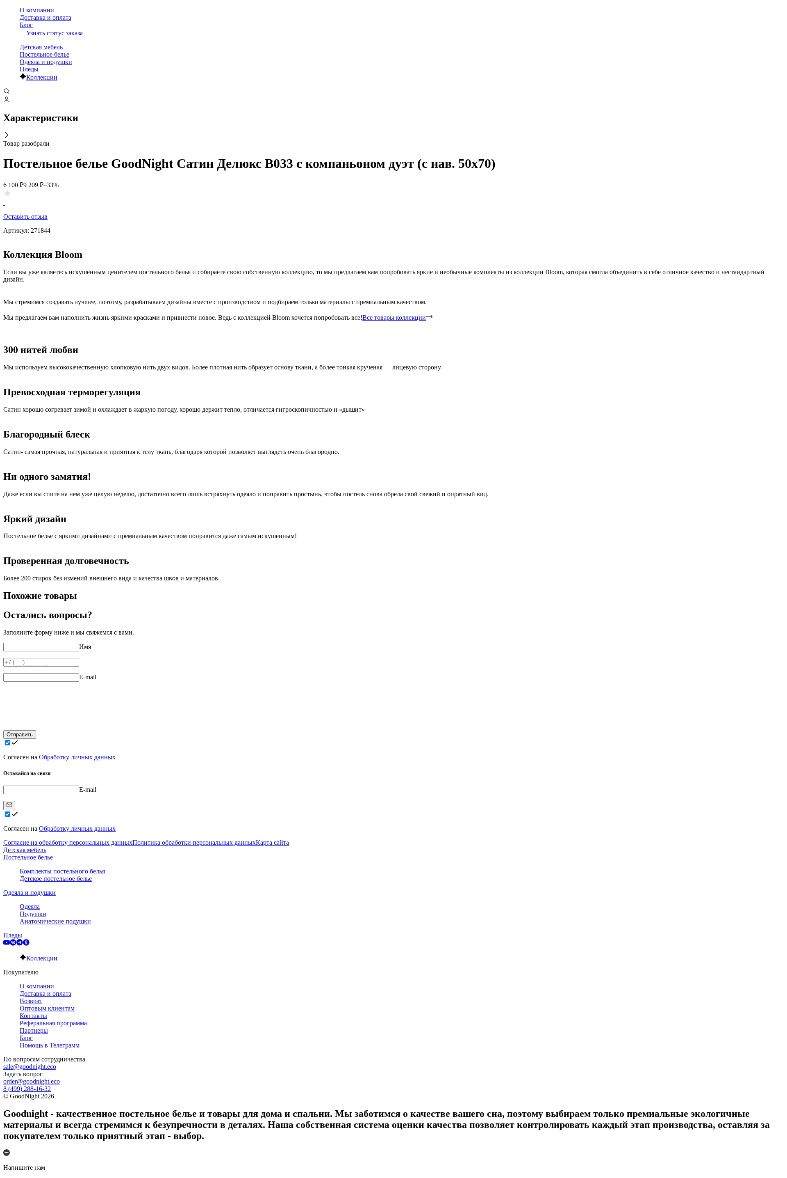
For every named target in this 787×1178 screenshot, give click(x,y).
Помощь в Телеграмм (50, 1045)
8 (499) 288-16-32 (27, 1088)
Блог (26, 24)
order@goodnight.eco (31, 1081)
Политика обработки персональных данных (194, 842)
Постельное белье (44, 54)
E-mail (87, 677)
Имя (85, 646)
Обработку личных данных (77, 757)
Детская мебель (41, 47)
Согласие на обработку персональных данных (67, 842)
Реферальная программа (53, 1023)
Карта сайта (272, 842)
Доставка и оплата (45, 17)
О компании (37, 10)
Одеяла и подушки (46, 61)
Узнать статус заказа (54, 33)
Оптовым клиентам (47, 1008)
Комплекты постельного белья (62, 871)
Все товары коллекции (394, 317)
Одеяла (30, 906)
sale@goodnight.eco (29, 1066)
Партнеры (34, 1030)
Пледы (29, 69)
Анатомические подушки (55, 921)
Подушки (33, 913)
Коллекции (41, 77)
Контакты (33, 1015)
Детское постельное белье (56, 878)
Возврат (31, 1000)
